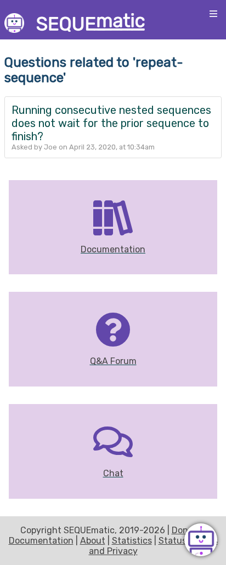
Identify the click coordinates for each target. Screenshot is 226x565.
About (92, 540)
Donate (187, 530)
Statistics (132, 540)
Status (173, 540)
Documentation (41, 540)
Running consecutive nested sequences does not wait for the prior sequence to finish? (111, 123)
